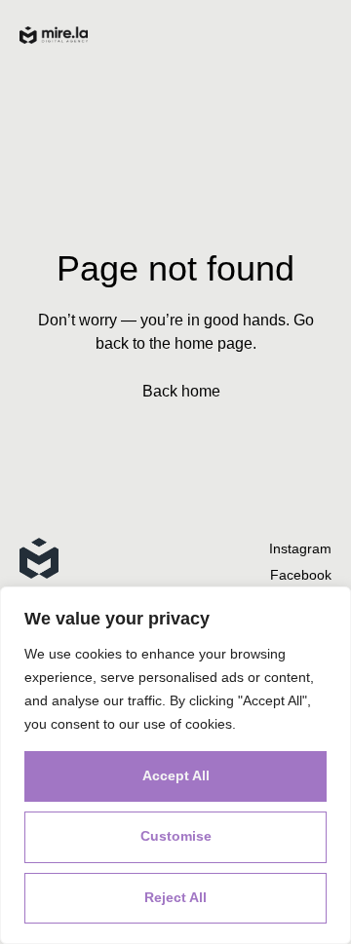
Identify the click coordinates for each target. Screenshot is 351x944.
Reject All (175, 897)
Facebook (301, 575)
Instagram (300, 548)
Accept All (176, 775)
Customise (176, 836)
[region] (175, 765)
